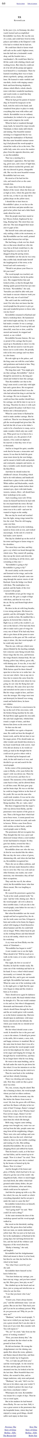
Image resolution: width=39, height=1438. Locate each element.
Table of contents (32, 4)
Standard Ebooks (3, 3)
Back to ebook (21, 4)
